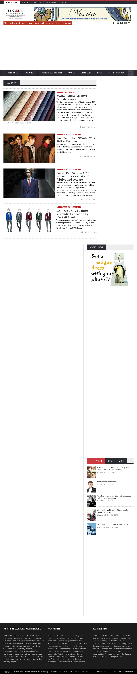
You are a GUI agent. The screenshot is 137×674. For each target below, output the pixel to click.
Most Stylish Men (116, 72)
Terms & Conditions (126, 671)
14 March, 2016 (89, 232)
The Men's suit (13, 72)
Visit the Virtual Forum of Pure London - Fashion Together (113, 511)
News (99, 72)
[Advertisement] (68, 48)
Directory (25, 2)
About (106, 671)
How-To (71, 72)
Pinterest (121, 22)
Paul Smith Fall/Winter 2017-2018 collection (76, 139)
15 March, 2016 (89, 200)
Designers (30, 72)
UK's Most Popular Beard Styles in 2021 (113, 524)
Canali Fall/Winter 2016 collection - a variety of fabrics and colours (72, 176)
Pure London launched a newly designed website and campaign (114, 497)
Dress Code (86, 72)
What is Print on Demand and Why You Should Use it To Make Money (113, 468)
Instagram (129, 22)
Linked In (125, 22)
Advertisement (51, 2)
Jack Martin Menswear (107, 481)
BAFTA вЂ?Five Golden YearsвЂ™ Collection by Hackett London (72, 214)
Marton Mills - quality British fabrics (71, 97)
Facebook (114, 22)
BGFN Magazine (11, 2)
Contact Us (65, 2)
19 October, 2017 (88, 127)
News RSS (84, 672)
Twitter (118, 22)
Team (114, 671)
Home (99, 671)
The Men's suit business (51, 72)
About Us (37, 2)
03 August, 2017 (89, 156)
